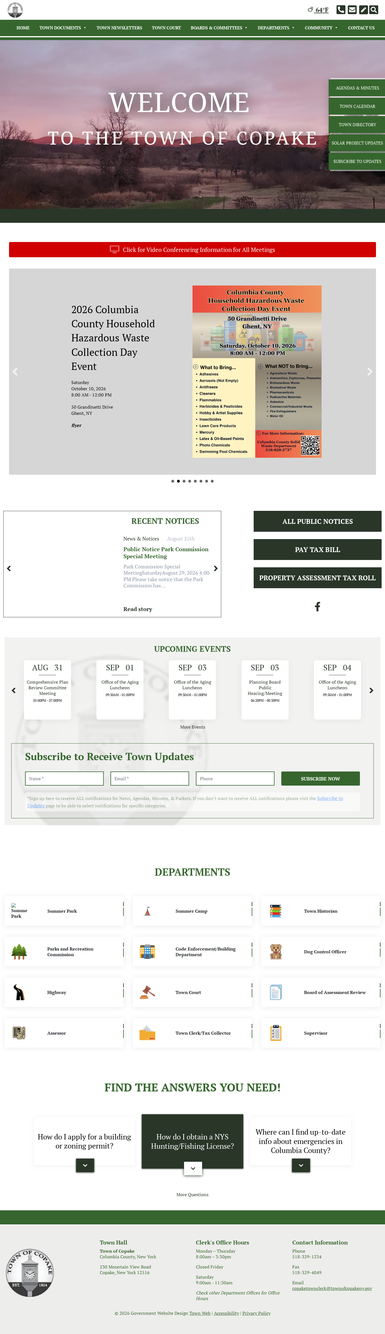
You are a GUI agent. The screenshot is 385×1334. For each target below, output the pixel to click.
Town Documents (60, 27)
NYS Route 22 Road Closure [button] (178, 516)
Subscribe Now (320, 813)
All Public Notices (317, 556)
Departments (273, 27)
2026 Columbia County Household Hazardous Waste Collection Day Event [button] (195, 516)
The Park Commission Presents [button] (201, 516)
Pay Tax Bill (317, 584)
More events (192, 762)
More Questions (192, 1229)
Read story (137, 644)
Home (23, 27)
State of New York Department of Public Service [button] (172, 516)
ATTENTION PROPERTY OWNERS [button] (212, 516)
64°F (321, 10)
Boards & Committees (216, 27)
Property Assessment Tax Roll (317, 612)
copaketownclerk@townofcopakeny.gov (332, 1323)
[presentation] (8, 603)
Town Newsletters (119, 27)
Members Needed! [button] (189, 516)
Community (318, 27)
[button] (14, 389)
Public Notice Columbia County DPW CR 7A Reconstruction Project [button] (184, 516)
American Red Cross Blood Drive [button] (206, 516)
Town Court (166, 27)
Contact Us (361, 27)
